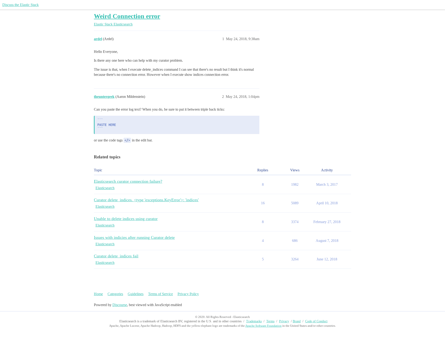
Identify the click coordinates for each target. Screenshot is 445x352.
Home (98, 294)
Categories (115, 294)
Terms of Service (160, 294)
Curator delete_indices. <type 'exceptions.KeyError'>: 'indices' (146, 200)
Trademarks (254, 321)
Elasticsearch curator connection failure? (128, 181)
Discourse (119, 305)
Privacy (284, 321)
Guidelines (135, 294)
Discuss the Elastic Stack (20, 5)
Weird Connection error (127, 16)
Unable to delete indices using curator (126, 218)
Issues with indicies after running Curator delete (134, 237)
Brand (297, 321)
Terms (270, 321)
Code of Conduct (316, 321)
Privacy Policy (188, 294)
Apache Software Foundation (263, 325)
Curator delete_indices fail (116, 256)
